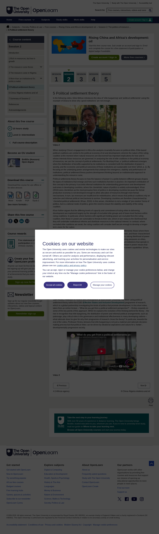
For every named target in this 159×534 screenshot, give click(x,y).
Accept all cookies (54, 285)
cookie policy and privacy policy (71, 265)
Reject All (77, 285)
